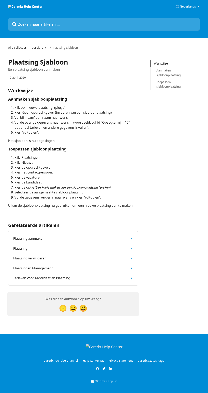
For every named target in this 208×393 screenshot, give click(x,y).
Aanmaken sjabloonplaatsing (168, 72)
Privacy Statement (120, 360)
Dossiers (37, 47)
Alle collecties (17, 47)
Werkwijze (161, 63)
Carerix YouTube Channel (61, 360)
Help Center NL (93, 360)
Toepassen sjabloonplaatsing (168, 84)
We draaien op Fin (106, 381)
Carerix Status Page (151, 360)
